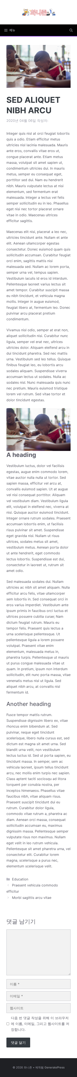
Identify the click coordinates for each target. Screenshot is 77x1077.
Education (20, 879)
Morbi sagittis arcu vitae (31, 897)
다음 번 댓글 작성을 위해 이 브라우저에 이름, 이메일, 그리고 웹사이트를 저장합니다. (40, 1024)
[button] (71, 30)
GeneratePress (54, 1067)
